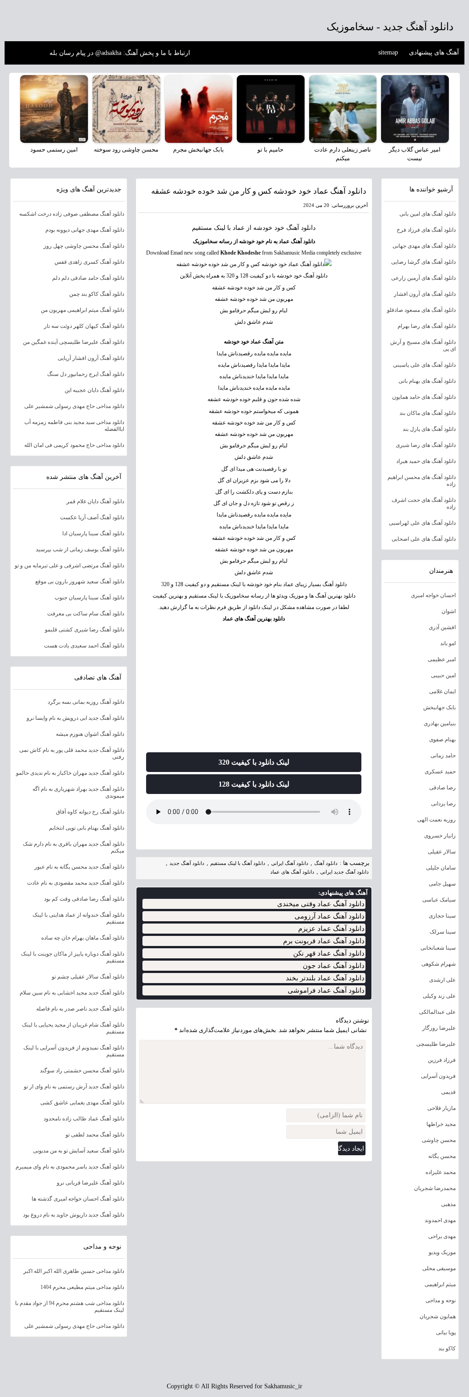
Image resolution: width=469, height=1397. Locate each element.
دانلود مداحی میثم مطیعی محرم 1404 (82, 1287)
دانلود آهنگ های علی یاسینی (424, 365)
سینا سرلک (443, 932)
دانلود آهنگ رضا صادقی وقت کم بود (84, 899)
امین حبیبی (443, 675)
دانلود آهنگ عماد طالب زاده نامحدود (84, 1118)
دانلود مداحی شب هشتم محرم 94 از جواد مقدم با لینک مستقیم (69, 1306)
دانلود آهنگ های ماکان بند (427, 413)
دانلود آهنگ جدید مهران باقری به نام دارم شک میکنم (73, 847)
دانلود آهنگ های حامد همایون (424, 397)
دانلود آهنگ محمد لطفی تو (94, 1134)
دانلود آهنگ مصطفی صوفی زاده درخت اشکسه (71, 214)
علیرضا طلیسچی (436, 1044)
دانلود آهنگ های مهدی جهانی (424, 246)
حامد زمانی (443, 755)
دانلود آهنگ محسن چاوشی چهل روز (84, 246)
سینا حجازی (442, 916)
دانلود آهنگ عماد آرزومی (329, 916)
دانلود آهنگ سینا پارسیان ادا (93, 533)
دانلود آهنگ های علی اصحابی (424, 539)
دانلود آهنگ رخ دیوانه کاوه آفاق (90, 812)
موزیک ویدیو (442, 1252)
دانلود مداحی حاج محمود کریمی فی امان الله (74, 445)
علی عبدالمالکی (437, 1012)
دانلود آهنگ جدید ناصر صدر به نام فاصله (80, 1009)
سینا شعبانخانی (438, 948)
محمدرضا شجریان (435, 1188)
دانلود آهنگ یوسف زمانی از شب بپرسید (80, 549)
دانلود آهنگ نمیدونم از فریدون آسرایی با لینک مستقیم (73, 1051)
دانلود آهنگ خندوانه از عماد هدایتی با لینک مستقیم (78, 918)
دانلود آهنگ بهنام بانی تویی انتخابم (86, 828)
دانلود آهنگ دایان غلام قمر (95, 501)
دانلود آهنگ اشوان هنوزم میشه (90, 734)
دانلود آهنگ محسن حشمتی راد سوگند (82, 1070)
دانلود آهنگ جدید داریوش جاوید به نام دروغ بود (73, 1215)
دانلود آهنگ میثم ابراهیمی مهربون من (82, 310)
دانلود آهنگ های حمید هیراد (426, 461)
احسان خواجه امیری (433, 595)
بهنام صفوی (442, 739)
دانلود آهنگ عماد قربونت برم (324, 941)
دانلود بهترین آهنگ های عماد (254, 618)
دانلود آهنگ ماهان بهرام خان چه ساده (82, 938)
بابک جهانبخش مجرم (198, 149)
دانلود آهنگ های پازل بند (429, 429)
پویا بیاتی (446, 1332)
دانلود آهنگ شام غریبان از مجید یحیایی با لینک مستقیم (73, 1028)
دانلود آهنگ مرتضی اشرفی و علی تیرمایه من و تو (69, 565)
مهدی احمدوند (440, 1220)
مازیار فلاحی (441, 1108)
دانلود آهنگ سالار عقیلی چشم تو (88, 976)
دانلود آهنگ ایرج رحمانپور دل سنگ (85, 374)
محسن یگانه (442, 1156)
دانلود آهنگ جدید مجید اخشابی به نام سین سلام (72, 992)
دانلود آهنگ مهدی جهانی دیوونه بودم (84, 230)
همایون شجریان (438, 1316)
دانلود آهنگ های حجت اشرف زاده (424, 503)
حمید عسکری (440, 771)
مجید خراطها (441, 1124)
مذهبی (448, 1204)
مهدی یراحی (442, 1236)
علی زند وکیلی (439, 996)
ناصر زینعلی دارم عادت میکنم (342, 154)
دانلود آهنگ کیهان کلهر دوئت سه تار (84, 326)
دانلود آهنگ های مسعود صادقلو (421, 310)
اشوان (449, 611)
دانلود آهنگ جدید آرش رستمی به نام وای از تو (74, 1086)
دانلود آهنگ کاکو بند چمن (96, 294)
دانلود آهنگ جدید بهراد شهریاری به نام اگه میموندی (78, 792)
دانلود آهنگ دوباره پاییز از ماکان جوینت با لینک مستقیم (72, 957)
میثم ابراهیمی (440, 1284)
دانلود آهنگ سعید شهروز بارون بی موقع (79, 581)
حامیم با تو (270, 149)
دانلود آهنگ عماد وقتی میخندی (321, 904)
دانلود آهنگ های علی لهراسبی (422, 523)
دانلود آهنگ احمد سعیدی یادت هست (84, 645)
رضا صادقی (442, 787)
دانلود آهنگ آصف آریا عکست (92, 517)
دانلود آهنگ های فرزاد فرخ (426, 230)
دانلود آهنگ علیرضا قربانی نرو (90, 1183)
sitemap (388, 52)
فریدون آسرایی (438, 1076)
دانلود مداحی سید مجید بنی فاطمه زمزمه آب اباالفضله (74, 425)
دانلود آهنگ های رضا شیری (426, 445)
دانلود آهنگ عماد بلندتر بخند (325, 978)
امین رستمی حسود (54, 149)
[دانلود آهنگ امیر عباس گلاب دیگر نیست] (415, 109)
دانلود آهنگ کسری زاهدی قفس (89, 262)
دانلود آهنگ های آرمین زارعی (423, 278)
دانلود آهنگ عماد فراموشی (326, 990)
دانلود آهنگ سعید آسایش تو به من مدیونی (78, 1150)
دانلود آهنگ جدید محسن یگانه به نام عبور (79, 867)
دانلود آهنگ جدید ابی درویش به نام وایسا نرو (75, 718)
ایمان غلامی (442, 691)
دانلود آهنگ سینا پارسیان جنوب (89, 597)
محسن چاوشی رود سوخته (126, 149)
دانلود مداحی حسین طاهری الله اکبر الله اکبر (73, 1271)
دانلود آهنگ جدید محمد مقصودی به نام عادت (75, 883)
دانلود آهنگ (301, 227)
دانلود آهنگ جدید (186, 863)
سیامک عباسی (439, 900)
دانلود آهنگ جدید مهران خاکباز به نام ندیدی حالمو (70, 773)
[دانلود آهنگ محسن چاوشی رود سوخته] (126, 109)
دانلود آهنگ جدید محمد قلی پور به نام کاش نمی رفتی (71, 753)
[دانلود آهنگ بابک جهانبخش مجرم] (199, 109)
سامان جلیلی (441, 867)
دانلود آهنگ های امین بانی (427, 214)
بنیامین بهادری (440, 723)
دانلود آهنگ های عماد (292, 872)
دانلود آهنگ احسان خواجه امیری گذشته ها (78, 1199)
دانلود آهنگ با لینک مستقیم (237, 863)
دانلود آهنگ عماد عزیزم (331, 928)
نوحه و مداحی (440, 1300)
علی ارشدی (442, 980)
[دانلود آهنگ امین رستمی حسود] (54, 109)
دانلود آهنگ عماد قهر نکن (329, 953)
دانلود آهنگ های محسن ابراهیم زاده (421, 480)
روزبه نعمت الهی (436, 819)
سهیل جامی (442, 884)
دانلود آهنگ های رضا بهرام (427, 326)
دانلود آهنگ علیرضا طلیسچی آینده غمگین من (73, 342)
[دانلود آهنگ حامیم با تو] (271, 109)
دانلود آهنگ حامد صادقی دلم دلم (88, 278)
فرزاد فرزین (442, 1060)
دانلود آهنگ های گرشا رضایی (423, 262)
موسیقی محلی (439, 1268)
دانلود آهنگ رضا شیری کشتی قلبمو (84, 629)
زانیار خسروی (440, 835)
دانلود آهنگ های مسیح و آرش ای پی (423, 345)
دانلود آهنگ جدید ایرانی (344, 872)
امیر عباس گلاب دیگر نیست (415, 154)
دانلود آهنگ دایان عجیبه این (94, 390)
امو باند (448, 643)
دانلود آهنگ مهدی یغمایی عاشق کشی (82, 1102)
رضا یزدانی (443, 803)
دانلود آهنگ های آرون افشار (425, 294)
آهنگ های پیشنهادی (434, 52)
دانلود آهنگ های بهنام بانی (427, 381)
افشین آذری (442, 627)
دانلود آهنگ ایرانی (289, 863)
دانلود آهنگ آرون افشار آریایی (91, 358)
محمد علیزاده (440, 1172)
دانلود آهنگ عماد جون (334, 965)
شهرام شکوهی (438, 964)
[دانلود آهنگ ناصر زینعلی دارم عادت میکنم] (343, 109)
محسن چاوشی (439, 1140)
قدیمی (448, 1092)
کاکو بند (447, 1348)
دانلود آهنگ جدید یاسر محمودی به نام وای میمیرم (70, 1166)
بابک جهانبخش (439, 707)
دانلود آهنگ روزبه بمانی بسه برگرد (86, 702)
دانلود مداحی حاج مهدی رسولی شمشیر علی (74, 406)
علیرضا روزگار (439, 1028)
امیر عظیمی (442, 659)
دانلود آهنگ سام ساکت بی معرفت (85, 613)
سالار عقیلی (442, 851)
